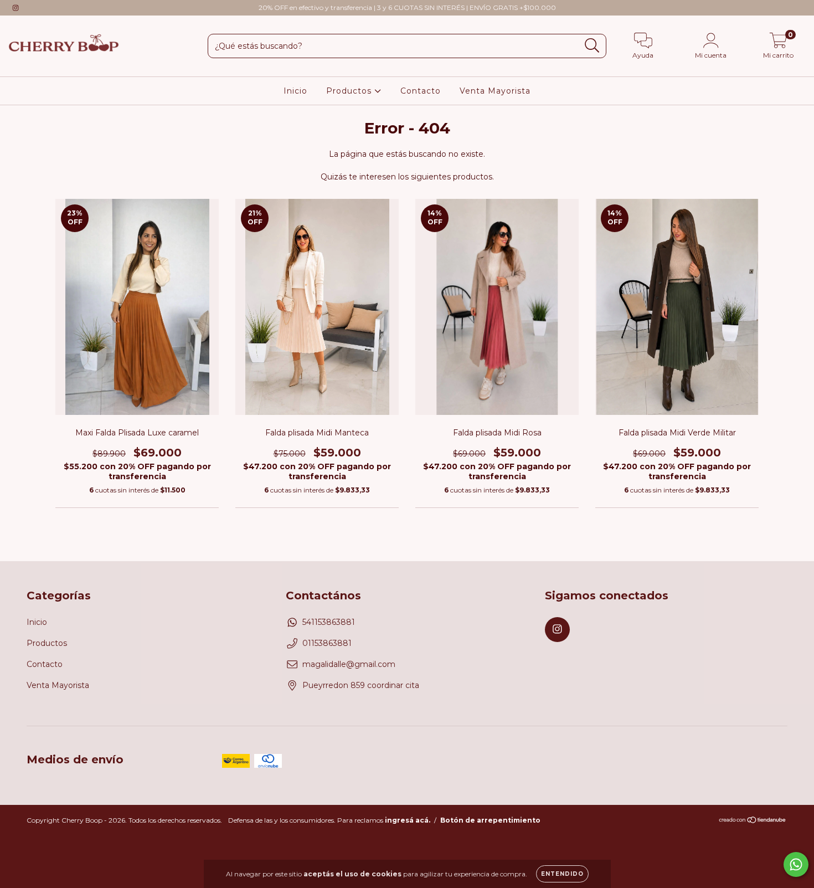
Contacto (420, 91)
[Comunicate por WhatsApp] (796, 864)
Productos (350, 91)
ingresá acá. (407, 820)
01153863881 (327, 643)
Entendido (562, 873)
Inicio (295, 91)
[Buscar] (592, 46)
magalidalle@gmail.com (348, 664)
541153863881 (328, 622)
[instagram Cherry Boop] (15, 8)
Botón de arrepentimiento (490, 820)
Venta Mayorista (495, 91)
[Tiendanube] (752, 821)
